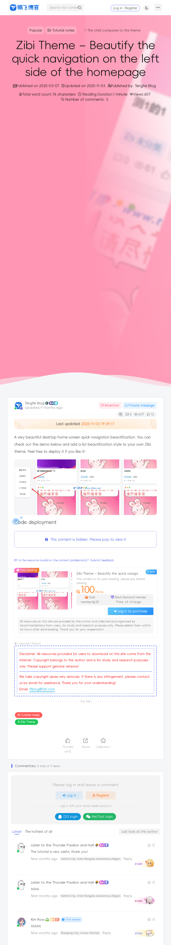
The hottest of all (38, 831)
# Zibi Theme (26, 722)
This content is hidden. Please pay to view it (87, 539)
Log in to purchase (132, 611)
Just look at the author (139, 831)
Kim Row (37, 919)
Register (131, 8)
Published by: (133, 86)
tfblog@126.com (42, 689)
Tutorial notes (30, 715)
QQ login (70, 816)
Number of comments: (86, 99)
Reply (106, 933)
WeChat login (102, 816)
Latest (17, 831)
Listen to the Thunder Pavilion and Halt (62, 845)
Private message (141, 405)
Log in (117, 8)
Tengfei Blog (34, 403)
